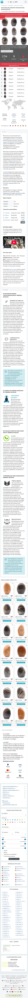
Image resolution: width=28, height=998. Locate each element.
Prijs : (3, 837)
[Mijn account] (11, 2)
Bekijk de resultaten (14, 859)
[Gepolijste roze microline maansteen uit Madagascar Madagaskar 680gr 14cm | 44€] (7, 650)
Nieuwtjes (5, 801)
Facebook (13, 980)
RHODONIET (6, 924)
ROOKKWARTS (7, 926)
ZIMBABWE (19, 884)
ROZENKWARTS (7, 927)
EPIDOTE (19, 904)
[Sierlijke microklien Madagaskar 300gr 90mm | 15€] (7, 713)
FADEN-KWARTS (7, 906)
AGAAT (5, 892)
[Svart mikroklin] (25, 125)
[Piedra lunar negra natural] (20, 125)
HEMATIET (19, 910)
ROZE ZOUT (19, 926)
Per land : (17, 832)
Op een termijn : (5, 827)
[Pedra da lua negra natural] (23, 125)
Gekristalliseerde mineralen (11, 790)
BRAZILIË (6, 868)
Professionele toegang (21, 977)
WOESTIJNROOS (20, 935)
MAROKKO (6, 875)
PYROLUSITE (19, 922)
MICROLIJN (19, 919)
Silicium (7, 215)
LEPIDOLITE (19, 917)
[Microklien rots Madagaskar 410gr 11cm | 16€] (7, 630)
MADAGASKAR (21, 875)
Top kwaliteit (6, 803)
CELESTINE (6, 902)
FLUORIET (19, 906)
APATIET (5, 897)
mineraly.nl (6, 989)
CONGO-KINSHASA (21, 868)
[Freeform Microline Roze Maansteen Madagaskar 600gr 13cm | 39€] (21, 713)
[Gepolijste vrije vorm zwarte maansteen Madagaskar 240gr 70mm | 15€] (21, 588)
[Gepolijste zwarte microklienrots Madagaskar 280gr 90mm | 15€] (7, 671)
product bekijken (7, 600)
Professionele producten (10, 804)
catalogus (4, 5)
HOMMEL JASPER (7, 911)
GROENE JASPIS (7, 910)
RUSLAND (19, 879)
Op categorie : (5, 813)
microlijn (5, 596)
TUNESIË (5, 881)
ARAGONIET (19, 897)
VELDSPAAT (6, 935)
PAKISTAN (6, 879)
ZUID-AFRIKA (6, 884)
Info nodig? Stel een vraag (7, 51)
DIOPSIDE (19, 902)
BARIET (18, 899)
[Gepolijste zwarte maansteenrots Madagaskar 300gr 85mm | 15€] (21, 671)
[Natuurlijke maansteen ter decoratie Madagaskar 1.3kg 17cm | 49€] (21, 609)
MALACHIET (6, 919)
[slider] (3, 839)
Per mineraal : (5, 832)
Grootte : (4, 846)
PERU (18, 877)
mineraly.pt (14, 989)
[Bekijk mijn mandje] (13, 2)
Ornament (10, 5)
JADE (18, 911)
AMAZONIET (19, 892)
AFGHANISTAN (7, 866)
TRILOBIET (6, 933)
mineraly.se (22, 989)
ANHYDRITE (19, 895)
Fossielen (6, 794)
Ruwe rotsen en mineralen (10, 786)
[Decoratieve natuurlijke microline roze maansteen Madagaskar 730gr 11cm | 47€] (21, 650)
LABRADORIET (7, 917)
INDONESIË (6, 873)
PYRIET (5, 922)
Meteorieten (6, 797)
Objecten (6, 792)
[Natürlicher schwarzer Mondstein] (15, 125)
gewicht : (4, 841)
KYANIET (18, 915)
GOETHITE (19, 908)
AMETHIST (19, 893)
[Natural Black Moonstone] (13, 125)
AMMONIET (6, 895)
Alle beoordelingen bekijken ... (19, 969)
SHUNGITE (6, 929)
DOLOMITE (6, 904)
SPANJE (19, 870)
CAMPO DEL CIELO (20, 901)
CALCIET (5, 901)
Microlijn (23, 117)
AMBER (5, 893)
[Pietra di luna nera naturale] (18, 125)
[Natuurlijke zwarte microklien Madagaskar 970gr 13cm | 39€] (21, 692)
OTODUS (19, 920)
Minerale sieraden (8, 796)
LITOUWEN (20, 873)
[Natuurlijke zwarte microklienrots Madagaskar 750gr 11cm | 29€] (7, 692)
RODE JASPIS (19, 924)
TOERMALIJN (19, 931)
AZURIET (5, 899)
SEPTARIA (19, 927)
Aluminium (7, 220)
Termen (3, 975)
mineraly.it (14, 987)
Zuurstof (7, 213)
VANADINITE (19, 933)
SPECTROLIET (19, 929)
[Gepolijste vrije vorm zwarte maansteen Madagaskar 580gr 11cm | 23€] (7, 609)
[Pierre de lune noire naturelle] (10, 125)
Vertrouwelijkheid (20, 975)
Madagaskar (14, 122)
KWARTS (5, 915)
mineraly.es (22, 987)
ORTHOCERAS (6, 920)
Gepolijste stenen (18, 5)
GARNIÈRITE (6, 908)
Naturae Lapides (13, 269)
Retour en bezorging (10, 977)
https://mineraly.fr (14, 983)
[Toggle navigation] (25, 1)
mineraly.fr (8, 985)
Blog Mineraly (6, 980)
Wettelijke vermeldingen (11, 975)
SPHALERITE (6, 931)
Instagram (19, 980)
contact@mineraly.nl (16, 981)
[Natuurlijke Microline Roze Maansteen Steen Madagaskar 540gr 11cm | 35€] (7, 588)
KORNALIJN (19, 913)
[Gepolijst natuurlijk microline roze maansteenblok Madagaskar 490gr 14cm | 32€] (21, 630)
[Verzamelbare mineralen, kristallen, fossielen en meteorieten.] (2, 1)
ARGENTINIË (20, 866)
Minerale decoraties (9, 788)
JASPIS (5, 913)
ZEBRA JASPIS (6, 936)
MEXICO (5, 877)
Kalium (7, 217)
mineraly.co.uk (17, 985)
